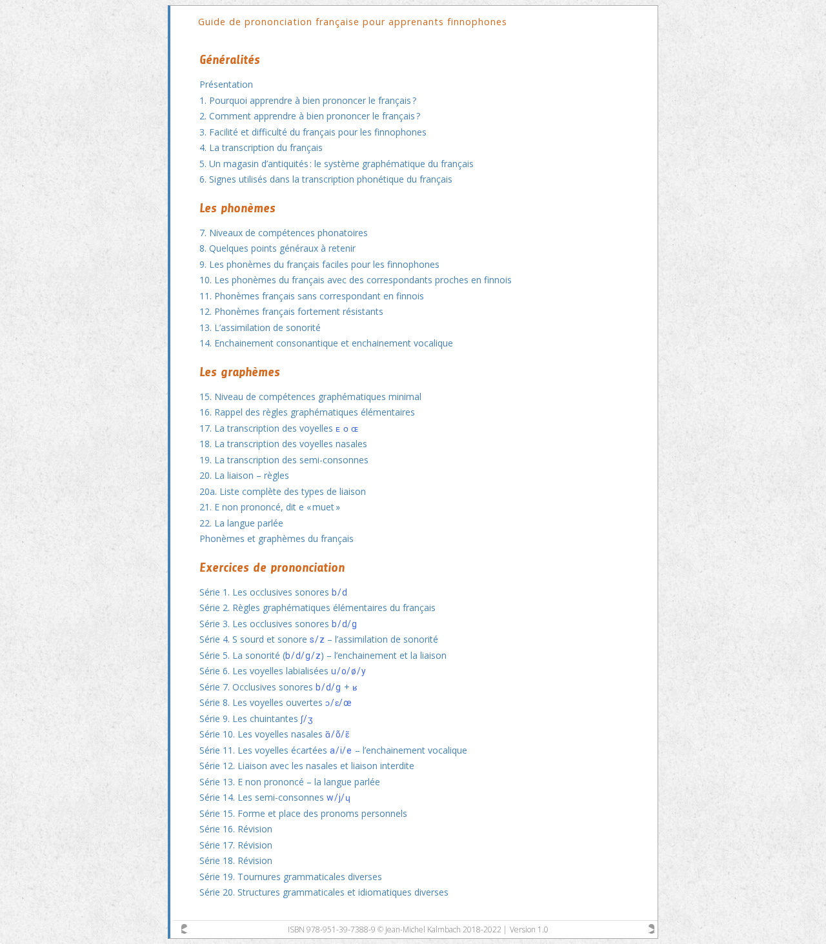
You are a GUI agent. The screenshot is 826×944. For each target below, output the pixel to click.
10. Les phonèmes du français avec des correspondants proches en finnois (355, 280)
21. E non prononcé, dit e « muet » (269, 507)
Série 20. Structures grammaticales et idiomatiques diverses (323, 892)
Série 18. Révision (235, 860)
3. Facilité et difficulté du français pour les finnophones (313, 132)
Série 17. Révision (235, 845)
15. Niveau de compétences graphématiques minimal (310, 396)
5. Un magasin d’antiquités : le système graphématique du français (336, 163)
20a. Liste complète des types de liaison (282, 491)
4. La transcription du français (261, 147)
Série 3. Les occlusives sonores (278, 624)
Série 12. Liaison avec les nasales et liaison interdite (306, 765)
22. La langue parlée (241, 523)
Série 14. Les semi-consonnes (275, 797)
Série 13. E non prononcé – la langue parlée (289, 782)
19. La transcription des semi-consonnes (283, 460)
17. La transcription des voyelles (279, 428)
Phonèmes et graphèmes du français (276, 538)
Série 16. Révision (235, 829)
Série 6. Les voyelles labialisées (282, 671)
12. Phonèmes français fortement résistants (291, 311)
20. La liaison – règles (244, 475)
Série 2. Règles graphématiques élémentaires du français (317, 607)
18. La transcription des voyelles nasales (283, 443)
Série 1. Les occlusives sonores (273, 592)
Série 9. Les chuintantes (256, 718)
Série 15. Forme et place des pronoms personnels (303, 813)
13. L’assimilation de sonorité (260, 327)
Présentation (226, 84)
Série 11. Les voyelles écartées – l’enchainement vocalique (333, 750)
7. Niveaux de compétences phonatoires (283, 232)
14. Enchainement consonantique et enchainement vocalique (326, 343)
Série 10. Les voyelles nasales (274, 734)
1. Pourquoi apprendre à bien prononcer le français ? (307, 100)
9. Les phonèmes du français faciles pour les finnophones (319, 264)
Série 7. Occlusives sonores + (278, 687)
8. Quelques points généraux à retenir (277, 248)
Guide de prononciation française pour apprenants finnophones (352, 21)
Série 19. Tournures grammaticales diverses (290, 876)
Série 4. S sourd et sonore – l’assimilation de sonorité (318, 639)
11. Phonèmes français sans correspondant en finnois (311, 296)
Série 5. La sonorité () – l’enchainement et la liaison (323, 655)
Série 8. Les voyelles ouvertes (275, 702)
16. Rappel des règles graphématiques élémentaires (307, 412)
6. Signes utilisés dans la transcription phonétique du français (325, 179)
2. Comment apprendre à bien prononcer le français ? (309, 116)
